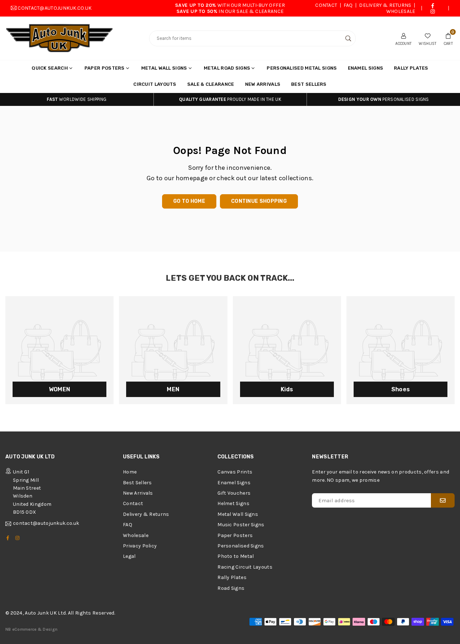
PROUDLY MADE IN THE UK (230, 99)
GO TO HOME (189, 201)
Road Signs (230, 588)
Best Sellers (309, 84)
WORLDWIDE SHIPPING (76, 99)
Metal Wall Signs (164, 68)
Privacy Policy (140, 546)
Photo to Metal (235, 556)
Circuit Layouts (154, 84)
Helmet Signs (233, 503)
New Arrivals (263, 84)
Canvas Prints (234, 472)
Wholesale (400, 11)
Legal (129, 556)
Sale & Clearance (210, 84)
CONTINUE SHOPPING (259, 201)
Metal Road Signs (227, 68)
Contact (326, 5)
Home (130, 472)
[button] (448, 38)
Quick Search (50, 68)
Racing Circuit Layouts (244, 567)
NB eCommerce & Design (31, 629)
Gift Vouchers (233, 493)
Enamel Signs (365, 68)
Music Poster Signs (240, 525)
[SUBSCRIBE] (443, 500)
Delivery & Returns (385, 5)
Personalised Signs (240, 546)
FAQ (348, 5)
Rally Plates (411, 68)
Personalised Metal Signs (302, 68)
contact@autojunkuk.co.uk (55, 8)
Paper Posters (104, 68)
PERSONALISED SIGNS (383, 99)
